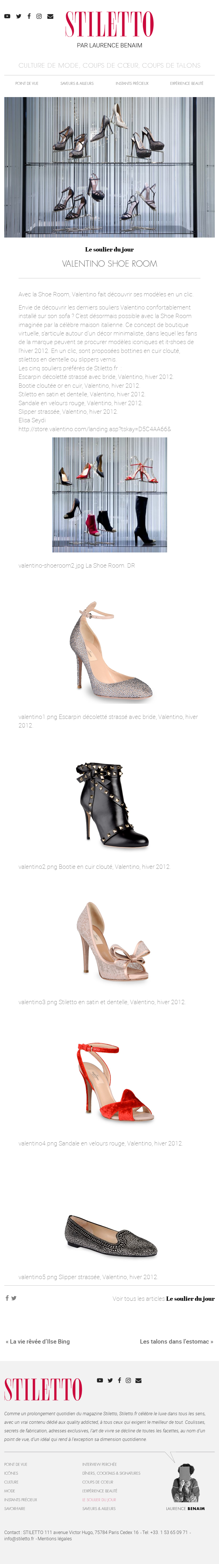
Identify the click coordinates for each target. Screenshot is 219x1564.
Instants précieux (132, 83)
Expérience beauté (187, 83)
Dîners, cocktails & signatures (111, 1473)
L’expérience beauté (99, 1491)
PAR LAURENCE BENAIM (109, 45)
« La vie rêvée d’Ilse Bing (38, 1341)
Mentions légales (55, 1538)
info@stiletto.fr (19, 1538)
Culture (11, 1482)
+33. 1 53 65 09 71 (169, 1532)
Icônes (11, 1473)
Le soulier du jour (109, 249)
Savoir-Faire (14, 1509)
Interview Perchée (99, 1464)
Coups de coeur (97, 1482)
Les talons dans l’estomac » (176, 1341)
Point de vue (26, 83)
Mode (9, 1491)
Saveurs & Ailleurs (77, 83)
